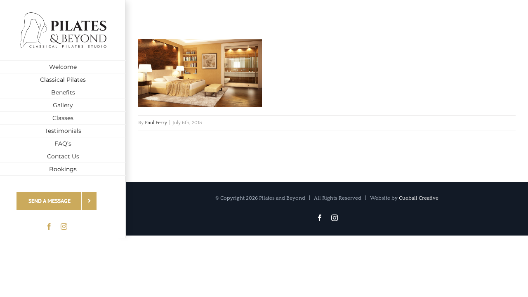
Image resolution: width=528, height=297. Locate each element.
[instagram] (64, 226)
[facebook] (49, 226)
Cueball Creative (418, 198)
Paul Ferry (156, 122)
